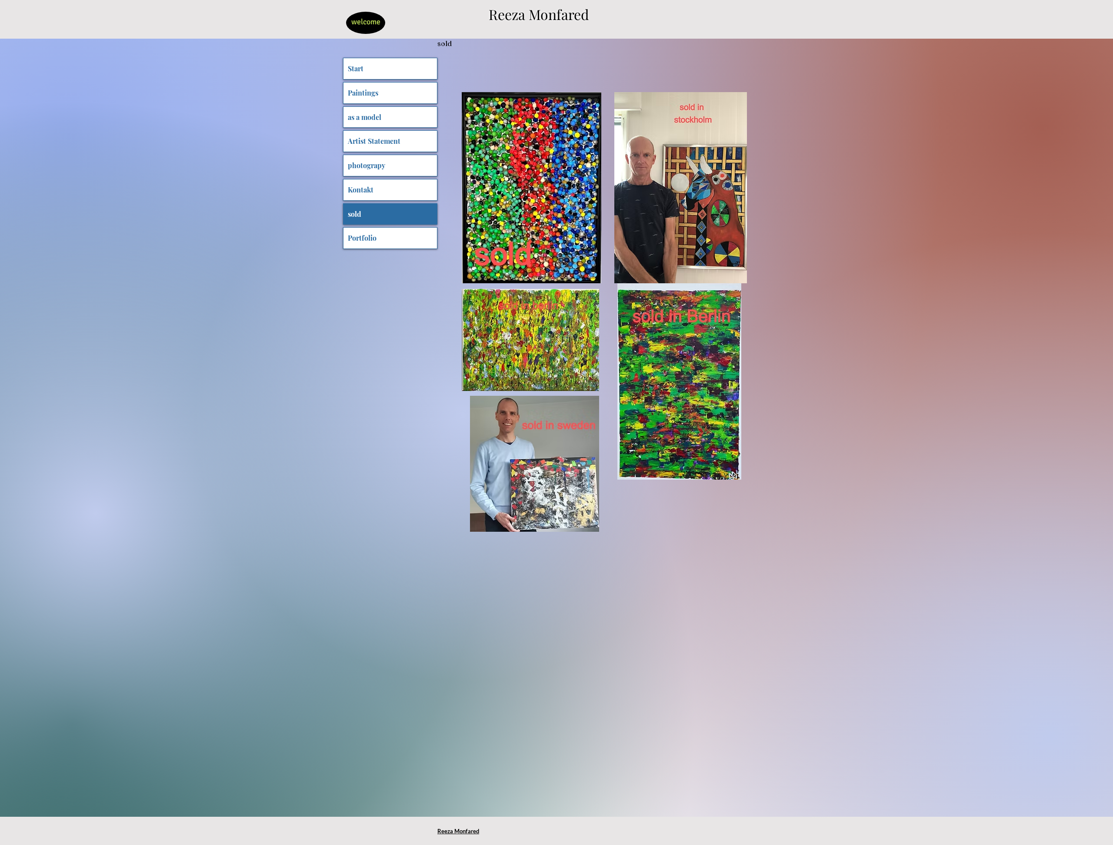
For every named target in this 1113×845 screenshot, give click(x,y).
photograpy (366, 165)
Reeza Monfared (539, 14)
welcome (365, 22)
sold (354, 214)
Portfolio (362, 237)
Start (355, 68)
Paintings (363, 92)
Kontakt (360, 189)
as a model (364, 117)
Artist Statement (374, 141)
